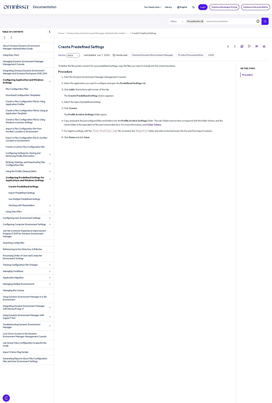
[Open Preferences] (6, 398)
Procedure (247, 75)
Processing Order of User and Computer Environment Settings (22, 257)
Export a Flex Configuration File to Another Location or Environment (26, 139)
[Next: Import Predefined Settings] (235, 46)
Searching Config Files (13, 242)
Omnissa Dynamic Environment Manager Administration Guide (96, 33)
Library (168, 7)
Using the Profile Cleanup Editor (21, 171)
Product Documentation (190, 55)
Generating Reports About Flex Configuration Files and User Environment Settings (25, 360)
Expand (4, 37)
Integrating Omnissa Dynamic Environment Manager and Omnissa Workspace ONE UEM (25, 72)
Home (61, 33)
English (183, 7)
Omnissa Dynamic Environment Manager (152, 55)
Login (203, 7)
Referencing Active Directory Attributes (22, 249)
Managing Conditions (13, 271)
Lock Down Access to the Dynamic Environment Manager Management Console (24, 335)
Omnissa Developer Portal (224, 7)
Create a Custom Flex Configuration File (25, 146)
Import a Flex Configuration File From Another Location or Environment (24, 130)
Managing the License (13, 290)
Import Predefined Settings (21, 192)
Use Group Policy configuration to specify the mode (24, 344)
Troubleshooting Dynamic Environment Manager (21, 326)
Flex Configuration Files (17, 88)
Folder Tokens (153, 124)
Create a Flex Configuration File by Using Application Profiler (25, 103)
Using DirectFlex (14, 211)
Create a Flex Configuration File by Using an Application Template (27, 112)
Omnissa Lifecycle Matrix (255, 7)
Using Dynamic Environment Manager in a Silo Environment (25, 298)
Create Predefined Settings (23, 186)
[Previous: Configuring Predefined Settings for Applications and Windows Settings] (228, 46)
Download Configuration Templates (23, 95)
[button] (193, 7)
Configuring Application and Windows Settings (23, 81)
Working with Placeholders (21, 205)
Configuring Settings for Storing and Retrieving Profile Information (23, 154)
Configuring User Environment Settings (21, 217)
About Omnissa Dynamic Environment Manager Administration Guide (21, 47)
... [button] (128, 33)
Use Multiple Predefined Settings (24, 199)
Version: (62, 55)
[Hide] (49, 32)
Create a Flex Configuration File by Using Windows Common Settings (25, 121)
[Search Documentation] (265, 21)
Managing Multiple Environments (18, 283)
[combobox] (219, 21)
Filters (173, 21)
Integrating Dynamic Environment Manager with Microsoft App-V (24, 307)
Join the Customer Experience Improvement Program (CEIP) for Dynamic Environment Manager (24, 233)
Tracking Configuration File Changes (20, 264)
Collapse (11, 37)
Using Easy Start (11, 55)
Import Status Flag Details (15, 352)
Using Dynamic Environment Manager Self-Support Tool (23, 316)
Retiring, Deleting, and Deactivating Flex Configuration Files (25, 163)
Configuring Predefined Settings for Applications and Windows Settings (25, 179)
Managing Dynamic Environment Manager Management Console (23, 63)
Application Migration (13, 277)
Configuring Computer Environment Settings (24, 224)
